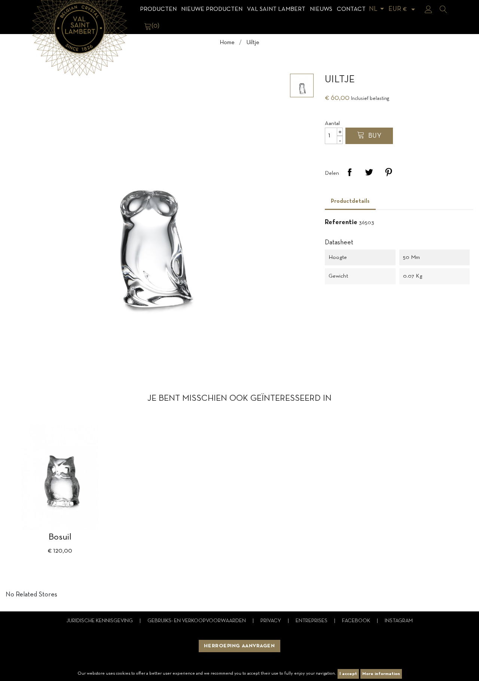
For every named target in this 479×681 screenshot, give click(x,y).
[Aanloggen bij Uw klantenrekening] (428, 9)
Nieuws (321, 9)
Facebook (356, 621)
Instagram (399, 621)
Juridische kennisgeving (100, 621)
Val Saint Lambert (276, 9)
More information (381, 674)
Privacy (271, 621)
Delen (349, 172)
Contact (351, 9)
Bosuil (60, 537)
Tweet (368, 172)
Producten (158, 9)
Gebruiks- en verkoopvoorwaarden (197, 621)
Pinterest (388, 172)
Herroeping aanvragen (239, 646)
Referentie (341, 222)
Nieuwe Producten (211, 9)
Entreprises (312, 621)
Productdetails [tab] (350, 201)
